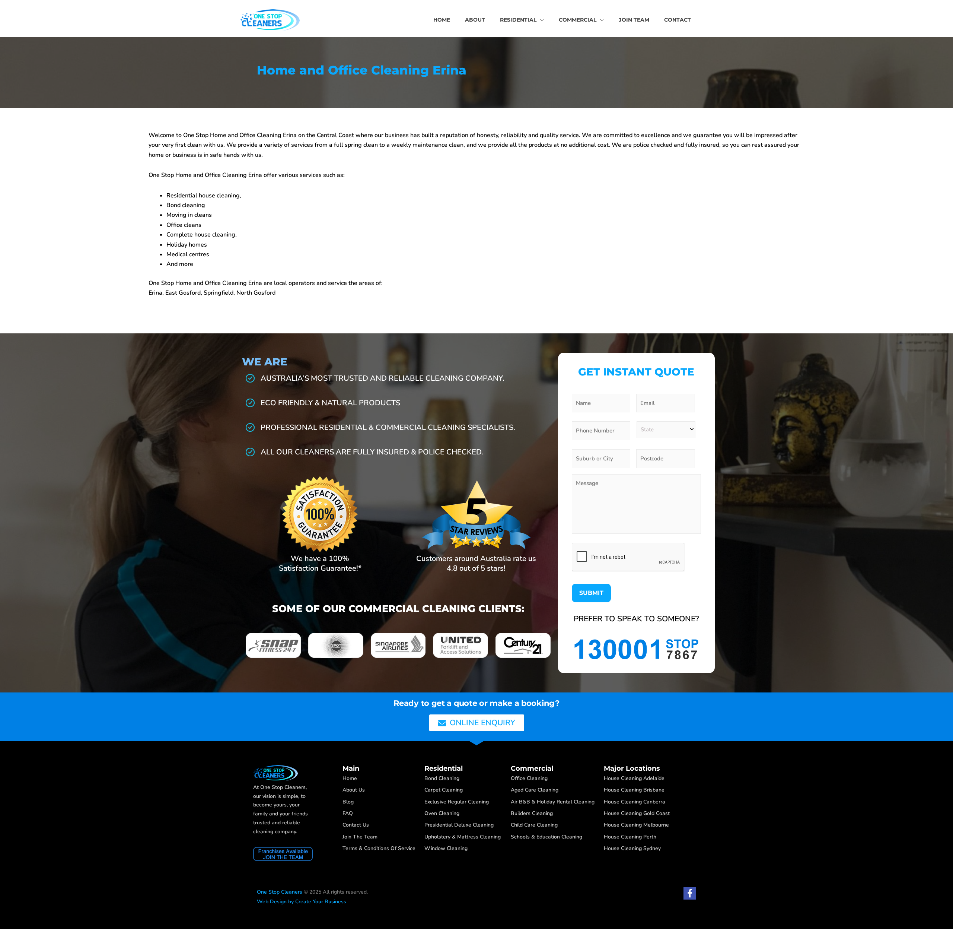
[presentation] (628, 557)
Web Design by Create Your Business (301, 901)
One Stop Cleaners (279, 891)
